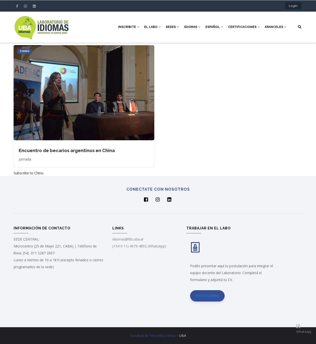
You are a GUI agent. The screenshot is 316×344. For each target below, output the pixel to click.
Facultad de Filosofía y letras (153, 335)
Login (293, 6)
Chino (25, 51)
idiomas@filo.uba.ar (128, 239)
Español (213, 27)
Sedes (171, 27)
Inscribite (127, 27)
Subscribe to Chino (28, 173)
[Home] (41, 27)
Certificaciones (242, 27)
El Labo (151, 27)
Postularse (207, 296)
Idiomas (191, 27)
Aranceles (274, 27)
